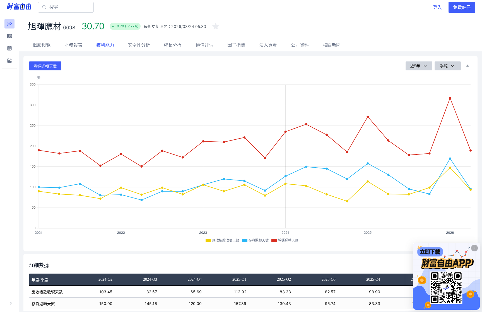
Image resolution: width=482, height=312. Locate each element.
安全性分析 (139, 45)
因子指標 (236, 45)
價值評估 (204, 45)
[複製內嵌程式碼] (467, 65)
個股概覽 (41, 45)
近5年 (415, 65)
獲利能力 (105, 45)
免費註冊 (462, 7)
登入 (437, 7)
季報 (444, 65)
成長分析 (173, 45)
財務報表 (73, 45)
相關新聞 (332, 45)
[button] (9, 23)
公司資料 (300, 45)
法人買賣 (268, 45)
